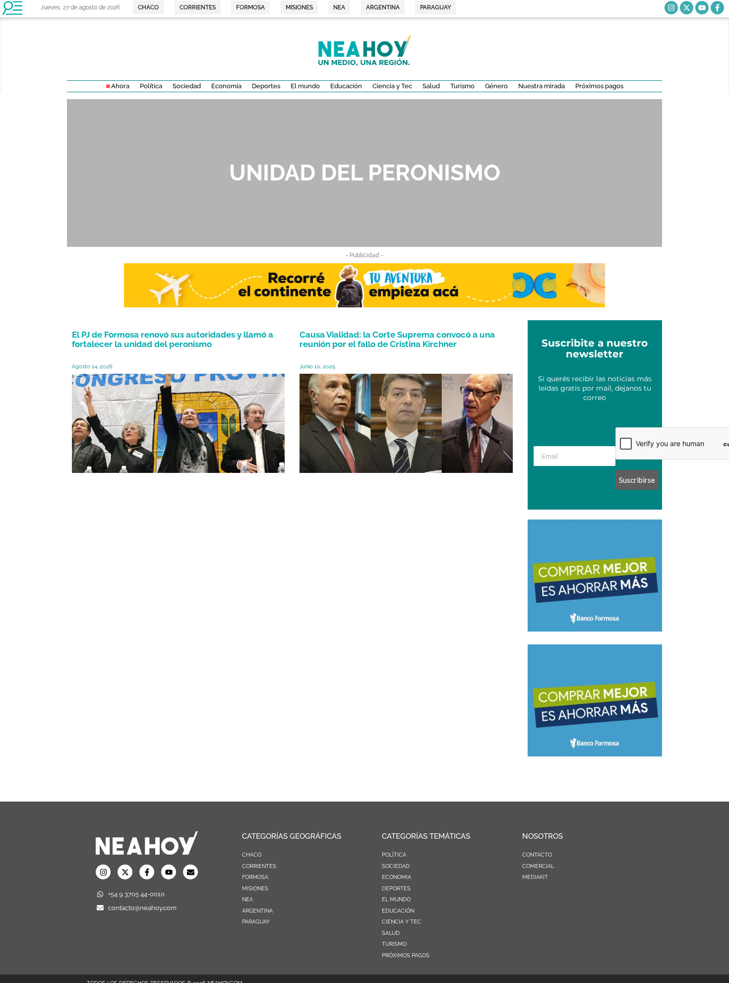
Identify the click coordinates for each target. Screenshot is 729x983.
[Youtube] (702, 7)
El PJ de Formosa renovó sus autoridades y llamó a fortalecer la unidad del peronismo (172, 339)
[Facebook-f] (717, 7)
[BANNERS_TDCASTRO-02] (364, 304)
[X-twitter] (686, 7)
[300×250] (595, 629)
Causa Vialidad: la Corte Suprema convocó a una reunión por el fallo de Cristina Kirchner (397, 339)
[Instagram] (671, 7)
